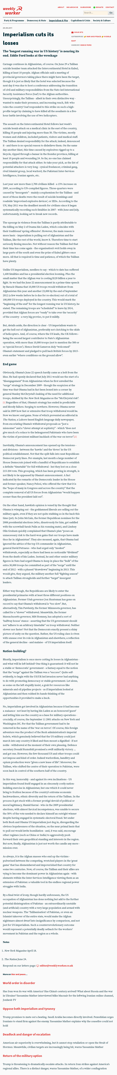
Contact (110, 7)
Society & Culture (102, 20)
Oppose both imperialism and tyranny (29, 1009)
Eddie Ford (85, 45)
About (61, 7)
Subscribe (85, 7)
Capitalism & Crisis (80, 20)
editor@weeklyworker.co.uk (56, 965)
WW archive (72, 7)
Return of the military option (22, 1056)
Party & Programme (14, 20)
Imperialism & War (58, 20)
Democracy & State (36, 20)
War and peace (93, 36)
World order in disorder (19, 983)
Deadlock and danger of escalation (27, 1034)
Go (111, 12)
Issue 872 (78, 32)
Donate (99, 7)
